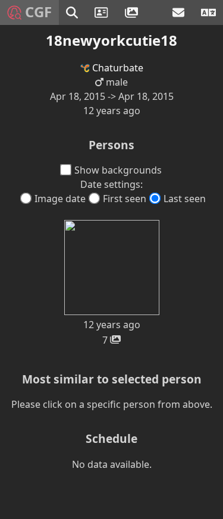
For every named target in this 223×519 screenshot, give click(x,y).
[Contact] (179, 12)
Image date (60, 198)
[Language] (208, 12)
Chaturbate (116, 67)
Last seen (185, 198)
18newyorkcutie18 (111, 40)
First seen (124, 198)
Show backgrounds (118, 170)
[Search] (73, 12)
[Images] (133, 12)
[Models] (102, 12)
